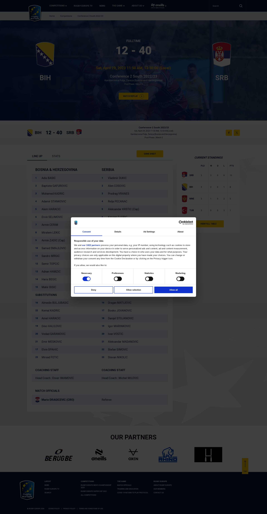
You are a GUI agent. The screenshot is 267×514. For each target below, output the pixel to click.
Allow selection (133, 290)
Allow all (173, 290)
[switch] (118, 279)
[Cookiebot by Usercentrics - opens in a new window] (181, 222)
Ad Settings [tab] (149, 232)
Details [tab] (117, 232)
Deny (93, 290)
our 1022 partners (91, 245)
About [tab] (180, 232)
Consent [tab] (86, 232)
